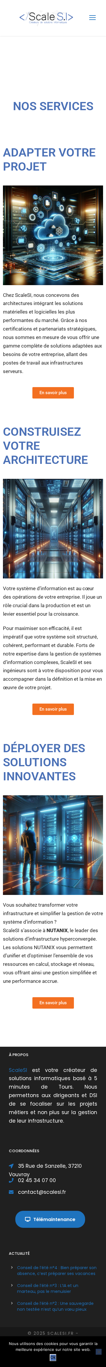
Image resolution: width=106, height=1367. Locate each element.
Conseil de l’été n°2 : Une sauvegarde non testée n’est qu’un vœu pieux (55, 1306)
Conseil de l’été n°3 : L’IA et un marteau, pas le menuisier (47, 1288)
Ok (53, 1357)
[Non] (99, 1352)
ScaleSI (20, 1070)
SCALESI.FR (60, 1333)
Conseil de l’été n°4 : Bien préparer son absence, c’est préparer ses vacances (57, 1270)
